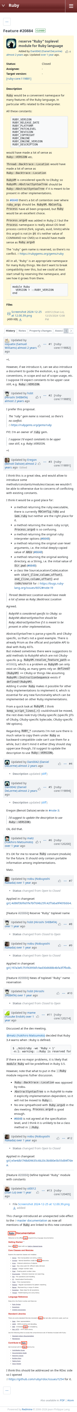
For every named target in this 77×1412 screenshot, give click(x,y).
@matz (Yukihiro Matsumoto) (26, 1035)
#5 (50, 787)
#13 (49, 1190)
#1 (50, 344)
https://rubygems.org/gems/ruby (42, 253)
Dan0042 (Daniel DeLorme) (46, 51)
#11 (49, 1014)
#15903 (11, 664)
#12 (69, 1138)
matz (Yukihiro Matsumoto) (19, 840)
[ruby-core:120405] (62, 1192)
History (10, 330)
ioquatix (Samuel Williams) (16, 346)
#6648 (14, 200)
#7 (70, 881)
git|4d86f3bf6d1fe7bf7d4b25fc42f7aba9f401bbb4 (38, 903)
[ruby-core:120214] (62, 1016)
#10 (69, 993)
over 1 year (47, 54)
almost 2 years (14, 54)
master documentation (32, 1220)
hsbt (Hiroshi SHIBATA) (19, 395)
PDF (62, 1400)
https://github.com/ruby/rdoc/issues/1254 (36, 1379)
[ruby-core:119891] (62, 463)
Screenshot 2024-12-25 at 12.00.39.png (44, 1204)
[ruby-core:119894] (62, 789)
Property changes (40, 330)
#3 (50, 462)
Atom (70, 1400)
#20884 (23, 913)
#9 (70, 945)
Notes (22, 330)
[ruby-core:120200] (62, 842)
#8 (70, 924)
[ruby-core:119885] (62, 397)
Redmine (27, 1409)
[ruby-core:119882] (62, 346)
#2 (50, 395)
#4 (70, 763)
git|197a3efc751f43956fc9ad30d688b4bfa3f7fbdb (38, 968)
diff (44, 774)
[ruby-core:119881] (18, 78)
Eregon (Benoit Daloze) (21, 461)
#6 (50, 840)
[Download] (20, 319)
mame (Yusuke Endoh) (20, 1014)
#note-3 (54, 810)
